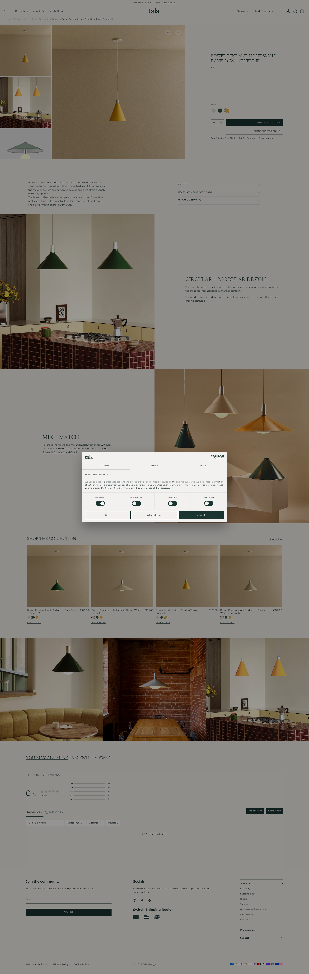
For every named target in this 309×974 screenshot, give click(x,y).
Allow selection (154, 515)
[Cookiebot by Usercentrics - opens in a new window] (210, 457)
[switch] (136, 503)
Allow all (201, 515)
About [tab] (203, 465)
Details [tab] (154, 465)
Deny (107, 515)
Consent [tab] (106, 465)
